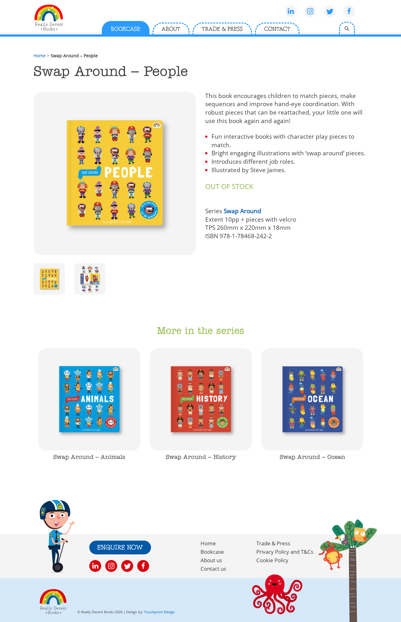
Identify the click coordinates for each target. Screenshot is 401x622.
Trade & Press (222, 29)
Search (347, 28)
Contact (277, 29)
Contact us (213, 568)
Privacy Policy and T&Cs (284, 551)
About (171, 29)
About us (211, 560)
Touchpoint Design (159, 611)
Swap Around (242, 211)
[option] (89, 411)
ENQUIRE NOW (120, 548)
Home (40, 56)
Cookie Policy (272, 560)
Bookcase (125, 29)
